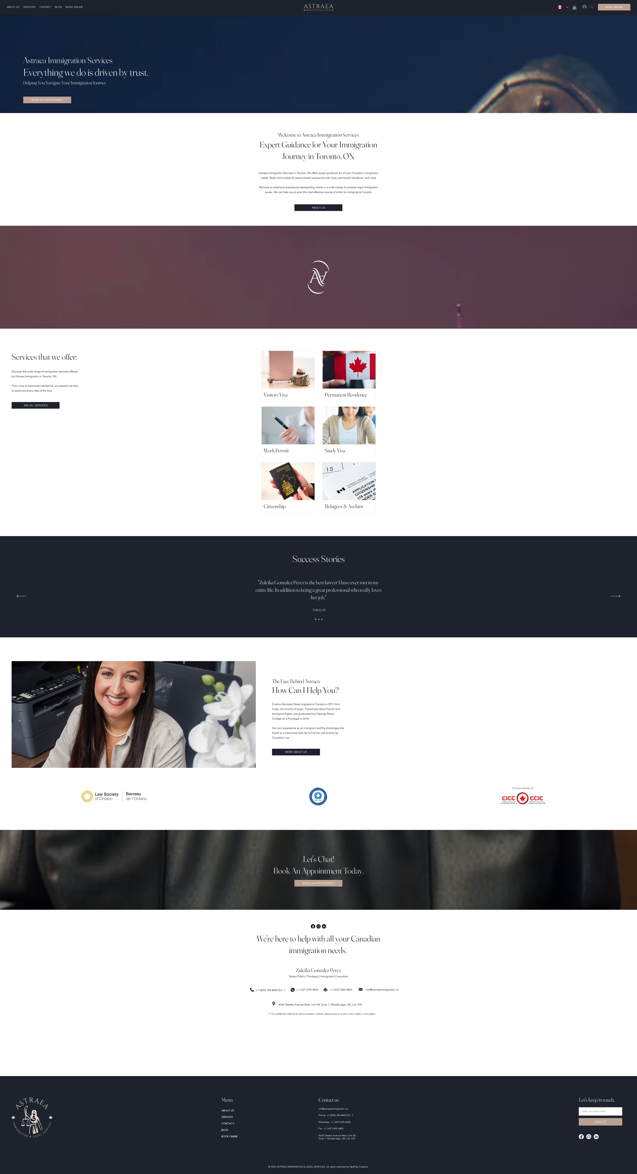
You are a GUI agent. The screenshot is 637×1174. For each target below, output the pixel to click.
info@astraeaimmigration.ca (382, 989)
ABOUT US (227, 1110)
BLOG (224, 1130)
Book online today (280, 177)
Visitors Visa (275, 394)
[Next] (615, 596)
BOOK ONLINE (229, 1136)
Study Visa (335, 450)
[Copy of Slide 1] (318, 619)
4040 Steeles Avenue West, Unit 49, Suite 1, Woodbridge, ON (314, 1004)
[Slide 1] (315, 619)
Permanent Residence (346, 394)
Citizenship (275, 506)
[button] (574, 7)
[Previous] (22, 596)
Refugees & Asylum (344, 506)
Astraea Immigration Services (67, 60)
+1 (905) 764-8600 (267, 990)
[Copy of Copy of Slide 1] (321, 619)
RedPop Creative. (359, 1166)
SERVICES (227, 1117)
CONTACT (227, 1123)
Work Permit (276, 450)
